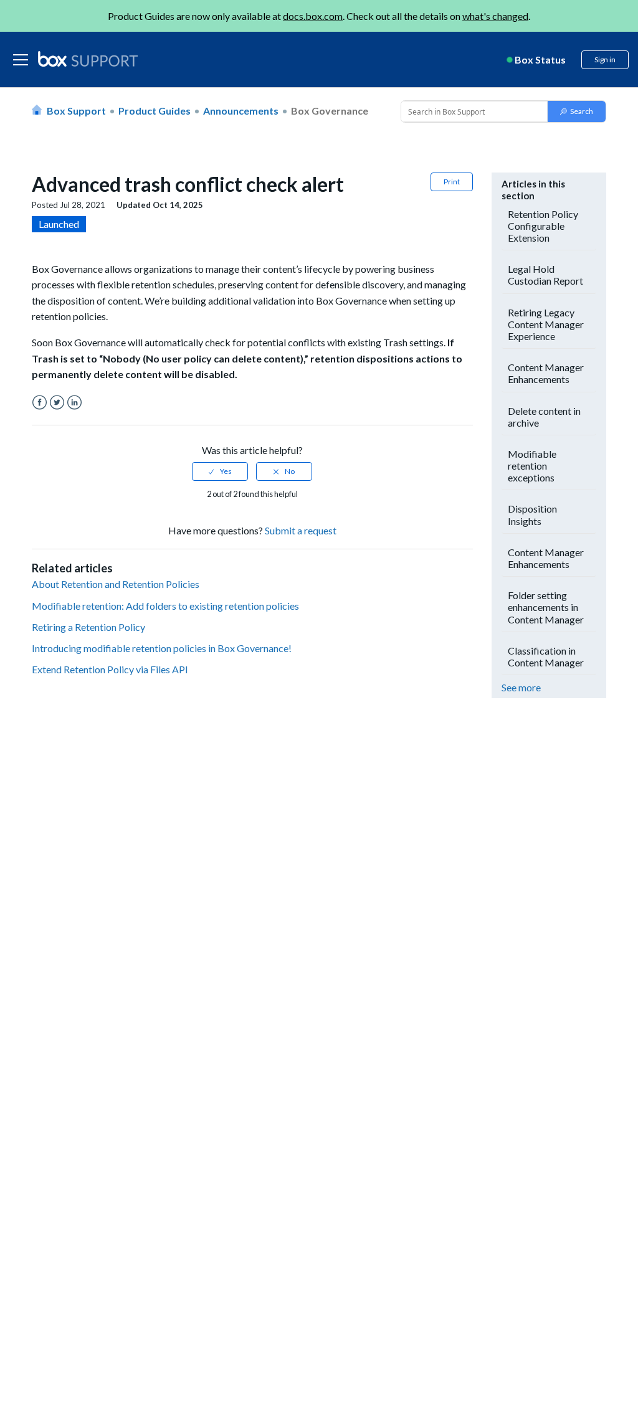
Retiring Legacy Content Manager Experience (546, 324)
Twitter (57, 402)
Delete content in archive (544, 416)
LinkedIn (74, 402)
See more (521, 687)
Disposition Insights (532, 514)
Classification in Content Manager (546, 656)
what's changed (495, 16)
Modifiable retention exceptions (532, 465)
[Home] (88, 60)
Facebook (39, 402)
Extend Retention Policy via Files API (110, 669)
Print (452, 181)
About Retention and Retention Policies (115, 584)
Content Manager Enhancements (546, 373)
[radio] (220, 471)
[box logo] (88, 58)
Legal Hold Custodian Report (545, 274)
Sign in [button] (605, 59)
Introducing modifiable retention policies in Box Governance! (162, 648)
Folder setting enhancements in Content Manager (546, 607)
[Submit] (577, 111)
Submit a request (300, 530)
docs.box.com (313, 16)
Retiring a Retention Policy (88, 627)
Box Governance (329, 110)
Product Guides (154, 110)
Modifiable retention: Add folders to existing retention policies (165, 606)
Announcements (241, 110)
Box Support (76, 110)
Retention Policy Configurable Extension (543, 226)
